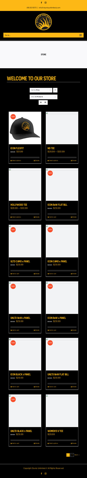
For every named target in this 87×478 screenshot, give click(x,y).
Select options (16, 160)
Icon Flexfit (17, 148)
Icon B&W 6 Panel (57, 317)
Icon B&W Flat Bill (57, 204)
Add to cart (52, 217)
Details (37, 160)
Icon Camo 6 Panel (57, 261)
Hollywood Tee (19, 204)
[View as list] (45, 102)
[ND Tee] (62, 128)
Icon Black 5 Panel (21, 374)
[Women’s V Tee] (62, 410)
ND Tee (51, 148)
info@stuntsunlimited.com (49, 8)
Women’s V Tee (55, 431)
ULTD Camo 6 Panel (20, 261)
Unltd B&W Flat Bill (58, 374)
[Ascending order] (55, 90)
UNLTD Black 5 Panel (21, 431)
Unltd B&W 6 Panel (20, 317)
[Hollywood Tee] (25, 184)
